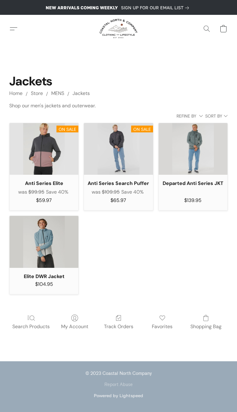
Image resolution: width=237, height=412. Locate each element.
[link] (156, 7)
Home (16, 93)
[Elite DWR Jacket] (44, 242)
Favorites (162, 326)
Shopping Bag (206, 326)
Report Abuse (118, 384)
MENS (57, 93)
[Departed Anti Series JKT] (193, 149)
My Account (74, 326)
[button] (118, 29)
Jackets (81, 93)
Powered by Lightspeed (118, 395)
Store (37, 93)
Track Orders (118, 326)
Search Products (31, 326)
